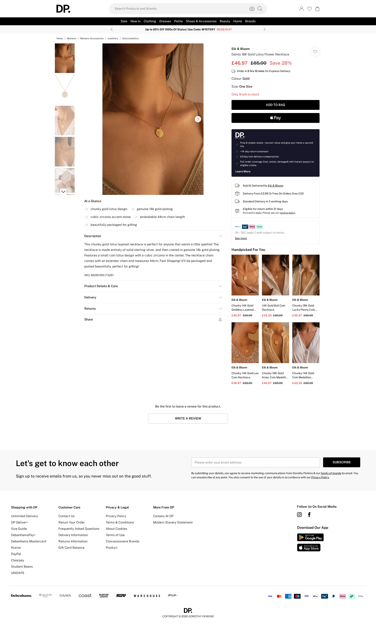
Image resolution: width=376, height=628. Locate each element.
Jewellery (113, 38)
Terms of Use (115, 535)
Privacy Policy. (320, 477)
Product (111, 548)
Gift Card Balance (71, 548)
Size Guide (19, 529)
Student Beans (22, 566)
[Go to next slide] (198, 119)
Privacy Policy (116, 516)
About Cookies (116, 529)
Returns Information (72, 541)
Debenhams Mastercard (28, 541)
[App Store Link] (310, 542)
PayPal (16, 554)
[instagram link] (299, 514)
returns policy (287, 212)
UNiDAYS (17, 573)
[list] (152, 119)
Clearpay (17, 560)
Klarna (16, 548)
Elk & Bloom (241, 49)
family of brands (331, 473)
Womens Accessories (92, 38)
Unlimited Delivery (24, 516)
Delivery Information (73, 535)
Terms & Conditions (120, 522)
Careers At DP (163, 516)
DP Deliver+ (19, 522)
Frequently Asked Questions (78, 529)
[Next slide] (264, 29)
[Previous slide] (111, 29)
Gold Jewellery (130, 38)
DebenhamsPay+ (23, 535)
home (59, 38)
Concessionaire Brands (122, 541)
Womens (71, 38)
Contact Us (66, 516)
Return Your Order (71, 522)
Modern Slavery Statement (173, 522)
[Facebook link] (309, 514)
